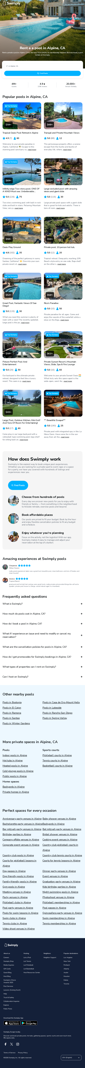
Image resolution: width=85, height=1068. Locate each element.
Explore (6, 1005)
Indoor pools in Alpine (15, 755)
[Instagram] (18, 1044)
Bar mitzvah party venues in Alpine (22, 829)
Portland (67, 965)
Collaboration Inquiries (11, 1001)
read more (32, 149)
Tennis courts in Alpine (55, 760)
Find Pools (44, 73)
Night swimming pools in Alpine (60, 892)
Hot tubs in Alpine (13, 760)
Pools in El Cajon (12, 707)
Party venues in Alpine (15, 897)
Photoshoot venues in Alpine (58, 897)
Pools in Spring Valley (54, 718)
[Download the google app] (29, 1023)
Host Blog (7, 976)
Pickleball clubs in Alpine (17, 902)
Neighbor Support (50, 957)
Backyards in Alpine (14, 786)
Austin (66, 972)
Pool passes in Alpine (54, 907)
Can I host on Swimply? (15, 676)
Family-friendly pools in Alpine (20, 881)
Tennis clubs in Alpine (15, 923)
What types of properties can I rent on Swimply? (29, 666)
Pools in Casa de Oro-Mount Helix (61, 702)
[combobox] (42, 66)
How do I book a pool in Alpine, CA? (22, 623)
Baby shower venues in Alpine (59, 818)
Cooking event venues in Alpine (59, 839)
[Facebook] (5, 1044)
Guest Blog (7, 972)
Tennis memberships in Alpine (59, 923)
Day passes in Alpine (14, 871)
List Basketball (29, 969)
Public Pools (8, 1009)
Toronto (66, 984)
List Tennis (27, 961)
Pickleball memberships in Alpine (61, 902)
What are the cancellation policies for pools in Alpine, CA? (35, 647)
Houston (67, 976)
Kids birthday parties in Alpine (59, 886)
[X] (12, 1044)
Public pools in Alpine (15, 776)
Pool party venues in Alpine (18, 907)
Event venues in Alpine (55, 876)
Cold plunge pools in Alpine (18, 771)
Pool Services (8, 986)
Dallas (66, 980)
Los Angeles (68, 957)
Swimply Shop (9, 961)
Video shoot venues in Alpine (19, 928)
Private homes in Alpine (16, 792)
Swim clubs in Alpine (14, 918)
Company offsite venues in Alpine (21, 839)
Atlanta (66, 969)
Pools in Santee (11, 718)
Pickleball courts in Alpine (57, 755)
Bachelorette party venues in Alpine (22, 824)
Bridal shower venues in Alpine (59, 834)
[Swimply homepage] (42, 3)
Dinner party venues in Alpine (59, 871)
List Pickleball (28, 965)
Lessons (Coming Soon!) (12, 990)
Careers (6, 957)
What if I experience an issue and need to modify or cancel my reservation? (37, 635)
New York (67, 961)
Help (5, 994)
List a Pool (27, 957)
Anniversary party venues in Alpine (22, 818)
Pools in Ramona (12, 713)
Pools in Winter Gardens (16, 723)
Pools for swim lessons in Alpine (20, 913)
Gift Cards (7, 969)
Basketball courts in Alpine (57, 765)
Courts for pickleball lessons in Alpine (19, 863)
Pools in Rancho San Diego (57, 713)
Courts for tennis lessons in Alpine (61, 860)
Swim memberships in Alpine (58, 918)
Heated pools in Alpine (15, 765)
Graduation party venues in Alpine (61, 881)
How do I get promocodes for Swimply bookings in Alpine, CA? (37, 657)
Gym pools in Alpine (14, 886)
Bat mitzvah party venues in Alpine (61, 829)
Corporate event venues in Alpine (21, 845)
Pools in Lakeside (51, 707)
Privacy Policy (23, 1053)
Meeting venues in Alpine (17, 892)
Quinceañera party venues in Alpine (62, 913)
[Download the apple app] (12, 1023)
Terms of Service (9, 1053)
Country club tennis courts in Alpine (62, 855)
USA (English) (67, 1058)
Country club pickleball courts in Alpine (60, 847)
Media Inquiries (9, 965)
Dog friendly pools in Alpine (18, 876)
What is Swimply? (12, 603)
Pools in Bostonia (12, 702)
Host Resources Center (32, 972)
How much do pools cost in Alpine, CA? (24, 613)
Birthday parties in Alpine (17, 834)
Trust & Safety (9, 997)
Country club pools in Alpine (18, 855)
